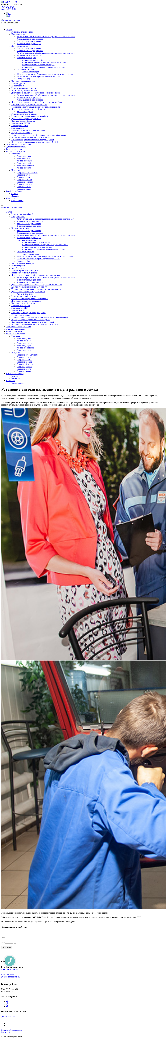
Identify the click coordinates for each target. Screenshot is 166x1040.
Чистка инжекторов (30, 72)
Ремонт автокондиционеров (29, 41)
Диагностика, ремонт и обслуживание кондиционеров (35, 93)
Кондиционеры (18, 34)
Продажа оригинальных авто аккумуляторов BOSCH (35, 142)
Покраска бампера (25, 182)
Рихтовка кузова (24, 156)
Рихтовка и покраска (15, 151)
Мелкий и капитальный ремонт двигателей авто (38, 76)
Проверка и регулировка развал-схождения (30, 137)
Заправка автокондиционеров (30, 39)
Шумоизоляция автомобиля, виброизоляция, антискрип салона (45, 74)
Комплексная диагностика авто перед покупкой (32, 140)
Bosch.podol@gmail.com (11, 979)
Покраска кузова (24, 175)
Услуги (9, 29)
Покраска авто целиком (27, 172)
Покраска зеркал (24, 189)
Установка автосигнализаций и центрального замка (45, 62)
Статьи (14, 193)
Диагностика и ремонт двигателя (26, 118)
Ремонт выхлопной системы (24, 114)
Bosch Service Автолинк (11, 207)
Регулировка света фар (21, 133)
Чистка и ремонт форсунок (23, 121)
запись (8, 9)
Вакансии (15, 196)
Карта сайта (6, 1032)
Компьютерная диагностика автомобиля (29, 104)
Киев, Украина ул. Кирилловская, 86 (10, 975)
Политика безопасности (11, 1030)
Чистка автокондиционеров (29, 43)
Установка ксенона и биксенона (36, 60)
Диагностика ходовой (16, 147)
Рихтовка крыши (24, 161)
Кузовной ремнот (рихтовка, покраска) (28, 130)
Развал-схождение (25, 111)
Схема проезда (17, 201)
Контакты (10, 198)
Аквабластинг (17, 86)
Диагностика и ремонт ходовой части (28, 109)
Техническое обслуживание (18, 144)
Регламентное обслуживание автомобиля (29, 116)
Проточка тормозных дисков (24, 90)
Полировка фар (23, 79)
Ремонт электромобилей (22, 32)
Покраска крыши (24, 179)
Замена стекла (17, 128)
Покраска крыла (24, 186)
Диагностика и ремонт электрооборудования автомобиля (36, 102)
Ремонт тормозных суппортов (24, 88)
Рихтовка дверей (24, 163)
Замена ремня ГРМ (19, 125)
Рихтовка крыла (24, 168)
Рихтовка (15, 154)
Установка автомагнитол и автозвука (38, 65)
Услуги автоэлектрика (26, 58)
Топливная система (25, 69)
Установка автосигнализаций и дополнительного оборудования (39, 135)
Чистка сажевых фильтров (23, 81)
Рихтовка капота (24, 158)
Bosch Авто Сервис (14, 191)
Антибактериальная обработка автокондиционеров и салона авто (46, 36)
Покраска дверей (24, 184)
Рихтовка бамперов (25, 165)
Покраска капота (24, 177)
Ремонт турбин (18, 83)
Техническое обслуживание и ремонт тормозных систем (36, 107)
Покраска (15, 170)
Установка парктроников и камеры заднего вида (43, 67)
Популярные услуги (20, 46)
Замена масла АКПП (20, 123)
